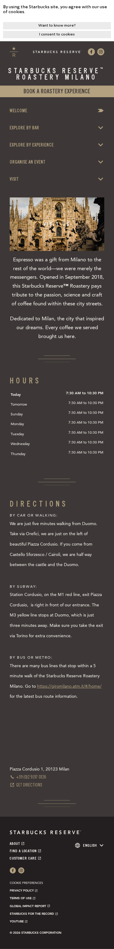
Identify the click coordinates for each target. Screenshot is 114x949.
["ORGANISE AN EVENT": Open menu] (100, 162)
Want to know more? (57, 25)
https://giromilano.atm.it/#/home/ (69, 686)
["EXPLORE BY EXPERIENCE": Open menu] (100, 145)
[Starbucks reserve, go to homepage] (14, 52)
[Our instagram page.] (100, 51)
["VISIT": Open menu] (100, 179)
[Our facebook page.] (91, 51)
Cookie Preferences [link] (26, 883)
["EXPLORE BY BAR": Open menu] (100, 127)
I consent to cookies (57, 34)
